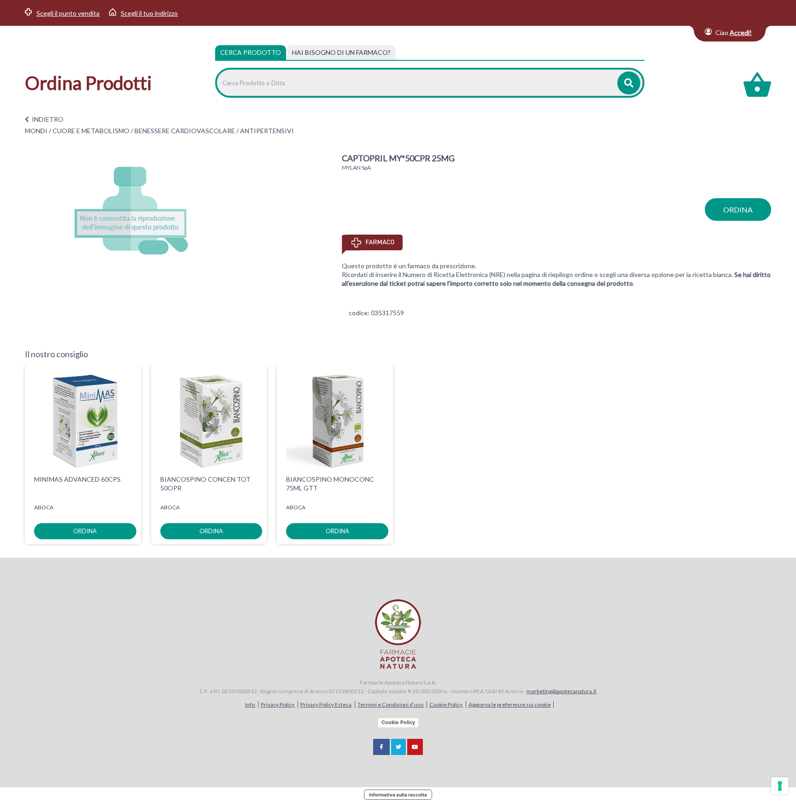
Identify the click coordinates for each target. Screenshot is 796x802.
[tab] (341, 52)
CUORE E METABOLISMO (91, 131)
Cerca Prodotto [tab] (250, 52)
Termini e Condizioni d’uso (390, 704)
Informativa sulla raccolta (398, 794)
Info (250, 704)
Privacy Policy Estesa (326, 704)
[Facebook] (381, 747)
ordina (738, 209)
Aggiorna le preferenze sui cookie (509, 704)
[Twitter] (398, 747)
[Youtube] (415, 747)
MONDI (36, 131)
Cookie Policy (446, 704)
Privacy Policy (278, 704)
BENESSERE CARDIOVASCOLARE (185, 131)
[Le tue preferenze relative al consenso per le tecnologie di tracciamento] (780, 786)
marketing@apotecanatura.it (562, 691)
